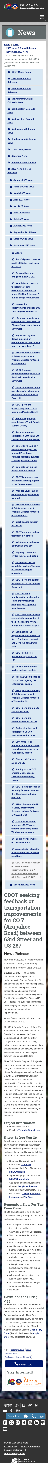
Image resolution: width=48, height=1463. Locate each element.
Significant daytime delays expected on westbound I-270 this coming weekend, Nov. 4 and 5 (26, 340)
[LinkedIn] (36, 1422)
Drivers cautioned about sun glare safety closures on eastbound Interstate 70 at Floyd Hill (25, 392)
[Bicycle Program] (17, 1405)
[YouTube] (30, 1422)
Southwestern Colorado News (21, 141)
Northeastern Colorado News (21, 131)
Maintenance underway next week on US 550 (25, 544)
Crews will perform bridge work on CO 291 (23, 275)
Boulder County (11, 1353)
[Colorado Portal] (23, 1460)
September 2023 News (24, 232)
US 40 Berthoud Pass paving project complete (24, 668)
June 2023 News (21, 213)
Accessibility (10, 1446)
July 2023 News (21, 219)
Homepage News (17, 1350)
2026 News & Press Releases (19, 80)
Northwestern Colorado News (21, 121)
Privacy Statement (30, 1446)
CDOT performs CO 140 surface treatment (25, 710)
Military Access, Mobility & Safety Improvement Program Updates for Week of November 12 (25, 510)
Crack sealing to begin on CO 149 (24, 524)
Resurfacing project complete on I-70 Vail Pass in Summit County (25, 422)
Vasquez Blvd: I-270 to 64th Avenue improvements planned (25, 494)
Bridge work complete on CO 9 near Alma (24, 841)
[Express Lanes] (8, 1405)
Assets (18, 253)
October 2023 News (23, 239)
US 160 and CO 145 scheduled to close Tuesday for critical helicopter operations (25, 567)
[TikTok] (24, 1422)
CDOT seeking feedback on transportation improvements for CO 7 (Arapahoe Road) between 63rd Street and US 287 (25, 870)
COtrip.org (26, 1164)
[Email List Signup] (43, 1422)
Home (7, 45)
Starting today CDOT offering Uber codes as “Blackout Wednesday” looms (23, 774)
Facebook (35, 1193)
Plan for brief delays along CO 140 (23, 761)
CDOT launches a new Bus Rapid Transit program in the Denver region (25, 481)
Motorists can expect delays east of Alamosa (24, 469)
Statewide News (19, 156)
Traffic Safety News (21, 149)
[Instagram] (18, 1422)
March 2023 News (22, 193)
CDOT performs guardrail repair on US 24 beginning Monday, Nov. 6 (24, 408)
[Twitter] (11, 1422)
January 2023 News (23, 180)
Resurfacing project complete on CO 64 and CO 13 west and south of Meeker (25, 436)
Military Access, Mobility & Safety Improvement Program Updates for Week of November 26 (25, 809)
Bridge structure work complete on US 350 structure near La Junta (24, 732)
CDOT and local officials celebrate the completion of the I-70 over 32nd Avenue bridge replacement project (25, 620)
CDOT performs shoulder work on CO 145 (24, 720)
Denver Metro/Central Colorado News (20, 100)
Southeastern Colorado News (21, 111)
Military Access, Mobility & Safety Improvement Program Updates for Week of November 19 (25, 695)
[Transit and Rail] (23, 1405)
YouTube (28, 1197)
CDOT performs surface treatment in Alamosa (25, 534)
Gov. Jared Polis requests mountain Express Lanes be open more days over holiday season (25, 747)
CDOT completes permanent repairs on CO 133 (24, 656)
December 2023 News (24, 885)
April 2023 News (21, 200)
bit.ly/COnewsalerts (19, 1179)
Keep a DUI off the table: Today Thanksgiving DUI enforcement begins (25, 680)
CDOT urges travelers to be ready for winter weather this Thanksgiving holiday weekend (25, 792)
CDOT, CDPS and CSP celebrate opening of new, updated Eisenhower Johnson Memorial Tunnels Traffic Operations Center (25, 453)
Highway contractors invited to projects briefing (24, 554)
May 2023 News (21, 206)
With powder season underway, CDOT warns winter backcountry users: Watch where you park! (24, 826)
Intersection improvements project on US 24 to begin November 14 (25, 308)
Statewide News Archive (23, 162)
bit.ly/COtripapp (17, 1172)
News (16, 45)
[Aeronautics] (30, 1405)
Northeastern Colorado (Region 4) (18, 1357)
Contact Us (14, 1416)
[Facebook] (5, 1422)
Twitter (25, 1193)
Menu (43, 18)
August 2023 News (22, 226)
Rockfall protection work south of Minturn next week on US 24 (25, 263)
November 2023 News (17, 52)
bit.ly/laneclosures (27, 1186)
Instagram (14, 1197)
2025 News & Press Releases (19, 90)
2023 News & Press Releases (21, 48)
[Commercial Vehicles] (18, 1410)
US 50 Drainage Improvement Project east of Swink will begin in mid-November (25, 375)
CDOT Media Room (21, 72)
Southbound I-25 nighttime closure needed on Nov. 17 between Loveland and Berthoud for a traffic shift (25, 639)
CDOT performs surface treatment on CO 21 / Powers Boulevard (25, 583)
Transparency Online (14, 1453)
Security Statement (13, 1450)
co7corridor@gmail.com (28, 1130)
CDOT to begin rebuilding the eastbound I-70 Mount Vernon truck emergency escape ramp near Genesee (25, 601)
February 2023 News (23, 187)
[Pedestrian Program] (11, 1410)
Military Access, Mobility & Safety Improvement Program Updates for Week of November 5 (25, 358)
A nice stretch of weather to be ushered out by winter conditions (25, 852)
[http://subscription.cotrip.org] (24, 1380)
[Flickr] (5, 1429)
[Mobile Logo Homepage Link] (24, 6)
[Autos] (5, 1410)
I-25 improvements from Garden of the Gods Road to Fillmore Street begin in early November (25, 323)
